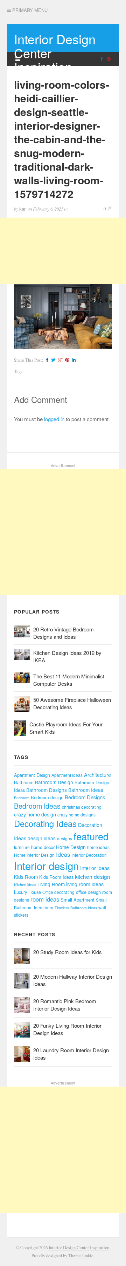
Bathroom (24, 782)
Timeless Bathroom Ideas (76, 907)
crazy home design (35, 814)
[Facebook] (46, 360)
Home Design (71, 846)
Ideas (63, 854)
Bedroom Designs (85, 797)
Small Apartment (77, 899)
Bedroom (21, 797)
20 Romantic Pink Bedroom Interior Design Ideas (64, 1004)
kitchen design (92, 876)
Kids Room (26, 876)
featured (91, 836)
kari (23, 209)
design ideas (42, 838)
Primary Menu (29, 10)
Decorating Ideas (45, 823)
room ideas (44, 899)
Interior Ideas (95, 867)
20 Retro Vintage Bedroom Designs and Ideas (63, 632)
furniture (22, 847)
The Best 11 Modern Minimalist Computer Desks (68, 679)
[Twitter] (52, 360)
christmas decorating (82, 807)
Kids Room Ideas (56, 877)
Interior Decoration (89, 855)
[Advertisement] (63, 251)
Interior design (46, 865)
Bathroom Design (54, 782)
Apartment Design (32, 775)
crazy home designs (76, 814)
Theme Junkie (80, 1256)
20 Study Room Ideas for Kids (67, 952)
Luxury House (27, 892)
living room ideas (85, 884)
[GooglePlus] (59, 360)
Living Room (51, 884)
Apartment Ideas (67, 775)
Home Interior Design (34, 855)
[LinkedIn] (73, 360)
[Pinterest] (66, 360)
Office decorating (58, 892)
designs (64, 838)
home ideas (98, 847)
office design (88, 892)
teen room (43, 907)
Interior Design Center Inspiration (79, 1248)
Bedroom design (47, 797)
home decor (43, 847)
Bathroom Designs (46, 789)
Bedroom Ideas (37, 806)
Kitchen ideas (25, 884)
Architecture (97, 774)
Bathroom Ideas (85, 789)
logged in (54, 419)
